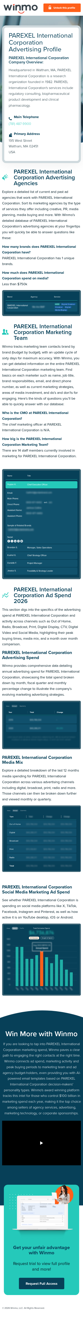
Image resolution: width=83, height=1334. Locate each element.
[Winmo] (21, 8)
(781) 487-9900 (20, 123)
